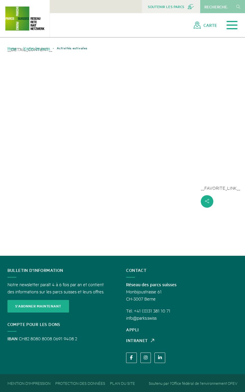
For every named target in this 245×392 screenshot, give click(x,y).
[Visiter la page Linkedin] (159, 358)
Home (12, 48)
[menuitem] (171, 6)
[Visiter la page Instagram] (145, 358)
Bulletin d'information (35, 270)
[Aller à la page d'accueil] (25, 18)
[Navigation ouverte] (232, 25)
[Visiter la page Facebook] (131, 358)
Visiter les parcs (36, 48)
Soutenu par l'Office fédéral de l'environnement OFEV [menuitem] (193, 383)
